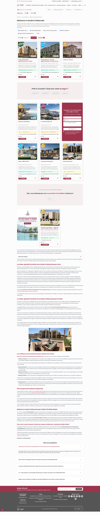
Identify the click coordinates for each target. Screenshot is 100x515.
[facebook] (72, 496)
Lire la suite (19, 27)
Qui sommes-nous (23, 497)
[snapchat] (79, 496)
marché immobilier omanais (40, 417)
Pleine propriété (65, 30)
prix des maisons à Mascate (39, 393)
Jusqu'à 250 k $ (45, 93)
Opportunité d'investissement (26, 33)
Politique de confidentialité (22, 500)
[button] (65, 120)
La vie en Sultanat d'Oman (40, 501)
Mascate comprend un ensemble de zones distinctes (30, 356)
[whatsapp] (69, 496)
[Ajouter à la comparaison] (35, 76)
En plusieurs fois (23, 30)
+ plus (37, 33)
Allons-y (50, 199)
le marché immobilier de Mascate (58, 307)
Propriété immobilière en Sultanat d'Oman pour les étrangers (40, 498)
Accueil (18, 17)
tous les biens (25, 17)
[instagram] (74, 496)
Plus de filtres (78, 9)
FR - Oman (77, 508)
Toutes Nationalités (36, 30)
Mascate (32, 13)
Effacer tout (20, 13)
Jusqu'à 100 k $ (35, 93)
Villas (49, 9)
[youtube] (82, 496)
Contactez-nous (23, 503)
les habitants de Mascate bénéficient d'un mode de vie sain (35, 289)
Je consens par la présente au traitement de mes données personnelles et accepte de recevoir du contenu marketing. (72, 132)
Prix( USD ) (68, 9)
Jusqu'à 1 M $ (65, 93)
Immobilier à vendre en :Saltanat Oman (60, 496)
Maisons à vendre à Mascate (36, 17)
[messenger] (76, 499)
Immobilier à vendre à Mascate (60, 499)
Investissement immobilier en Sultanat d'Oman (40, 496)
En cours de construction (51, 30)
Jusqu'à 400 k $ (55, 93)
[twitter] (77, 496)
